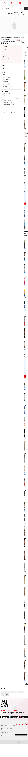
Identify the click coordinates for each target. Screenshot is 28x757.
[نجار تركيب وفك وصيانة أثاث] (25, 592)
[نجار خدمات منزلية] (25, 677)
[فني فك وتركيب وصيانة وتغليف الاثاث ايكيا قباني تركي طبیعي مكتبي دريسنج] (25, 269)
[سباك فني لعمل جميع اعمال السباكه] (25, 124)
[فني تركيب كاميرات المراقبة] (25, 567)
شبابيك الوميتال (13, 692)
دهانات (7, 694)
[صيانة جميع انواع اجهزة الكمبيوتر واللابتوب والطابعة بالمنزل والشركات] (25, 224)
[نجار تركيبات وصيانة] (25, 507)
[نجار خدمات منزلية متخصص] (25, 470)
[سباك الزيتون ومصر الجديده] (25, 256)
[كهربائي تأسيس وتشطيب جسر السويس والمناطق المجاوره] (25, 616)
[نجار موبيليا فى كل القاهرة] (25, 160)
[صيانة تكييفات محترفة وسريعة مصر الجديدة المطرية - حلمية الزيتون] (25, 212)
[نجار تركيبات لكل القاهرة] (25, 345)
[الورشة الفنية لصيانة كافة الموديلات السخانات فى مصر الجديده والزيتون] (25, 397)
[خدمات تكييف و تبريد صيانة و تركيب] (25, 519)
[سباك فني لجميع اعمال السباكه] (25, 147)
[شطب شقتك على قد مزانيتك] (25, 333)
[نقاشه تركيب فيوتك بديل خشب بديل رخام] (25, 652)
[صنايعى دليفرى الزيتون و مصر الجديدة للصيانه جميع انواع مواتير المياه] (25, 409)
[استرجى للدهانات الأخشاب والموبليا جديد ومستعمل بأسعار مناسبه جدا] (25, 543)
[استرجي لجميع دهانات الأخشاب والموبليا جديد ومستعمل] (25, 664)
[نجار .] (25, 100)
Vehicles (4, 13)
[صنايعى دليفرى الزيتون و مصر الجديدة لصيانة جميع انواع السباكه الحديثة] (25, 63)
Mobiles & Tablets (16, 13)
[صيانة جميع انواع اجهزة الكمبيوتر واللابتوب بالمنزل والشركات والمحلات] (25, 172)
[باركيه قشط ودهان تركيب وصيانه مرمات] (25, 482)
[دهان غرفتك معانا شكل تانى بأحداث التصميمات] (25, 640)
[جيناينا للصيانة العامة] (25, 87)
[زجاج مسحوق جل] (25, 282)
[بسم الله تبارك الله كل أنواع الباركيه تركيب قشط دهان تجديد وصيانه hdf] (25, 604)
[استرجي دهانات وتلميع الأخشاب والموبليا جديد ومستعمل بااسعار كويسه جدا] (25, 555)
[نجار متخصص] (25, 75)
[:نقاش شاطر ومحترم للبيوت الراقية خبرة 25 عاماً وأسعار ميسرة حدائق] (25, 446)
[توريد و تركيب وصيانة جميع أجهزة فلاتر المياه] (25, 306)
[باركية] (25, 579)
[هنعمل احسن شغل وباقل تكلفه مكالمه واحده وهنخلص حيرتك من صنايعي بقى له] (25, 458)
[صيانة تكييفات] (25, 422)
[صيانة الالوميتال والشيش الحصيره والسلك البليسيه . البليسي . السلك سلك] (25, 244)
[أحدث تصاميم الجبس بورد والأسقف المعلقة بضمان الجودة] (25, 434)
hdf (2, 694)
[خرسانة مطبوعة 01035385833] (25, 321)
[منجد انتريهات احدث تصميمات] (25, 112)
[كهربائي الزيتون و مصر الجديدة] (25, 385)
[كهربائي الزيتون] (25, 294)
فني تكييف (21, 692)
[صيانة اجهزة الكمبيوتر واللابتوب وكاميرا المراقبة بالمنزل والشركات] (25, 494)
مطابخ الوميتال (5, 692)
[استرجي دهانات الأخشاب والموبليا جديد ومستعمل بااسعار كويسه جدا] (25, 531)
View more (5, 60)
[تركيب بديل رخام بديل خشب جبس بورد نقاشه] (25, 628)
